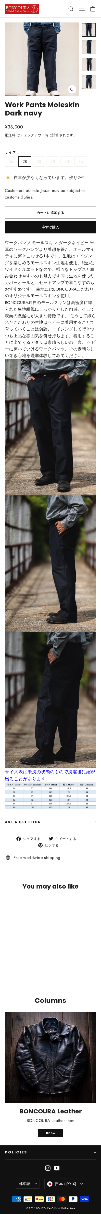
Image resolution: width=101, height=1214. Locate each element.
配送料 (10, 135)
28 (25, 161)
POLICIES (16, 1152)
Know (50, 1133)
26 (11, 161)
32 (52, 161)
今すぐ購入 (50, 227)
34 (66, 161)
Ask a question (23, 822)
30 (39, 161)
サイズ (10, 152)
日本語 (24, 1183)
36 (80, 161)
